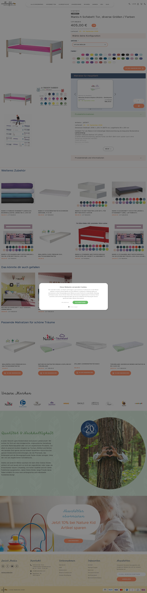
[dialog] (73, 296)
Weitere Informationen (78, 298)
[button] (74, 307)
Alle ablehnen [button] (65, 302)
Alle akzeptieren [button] (80, 302)
